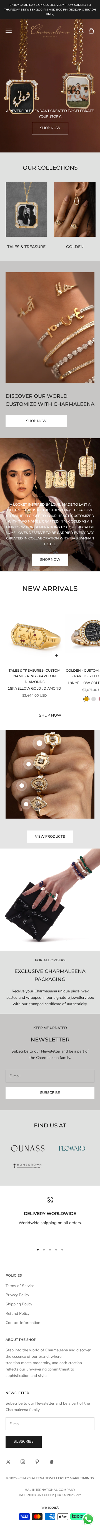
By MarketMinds (79, 1478)
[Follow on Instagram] (23, 1461)
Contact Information (23, 1322)
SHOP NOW (36, 421)
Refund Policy (17, 1313)
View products (50, 836)
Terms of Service (20, 1285)
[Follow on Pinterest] (37, 1461)
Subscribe (50, 1092)
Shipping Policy (19, 1304)
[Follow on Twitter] (8, 1461)
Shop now (50, 715)
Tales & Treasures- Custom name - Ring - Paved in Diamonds (34, 676)
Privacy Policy (17, 1295)
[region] (50, 1218)
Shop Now (50, 128)
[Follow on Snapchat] (51, 1461)
